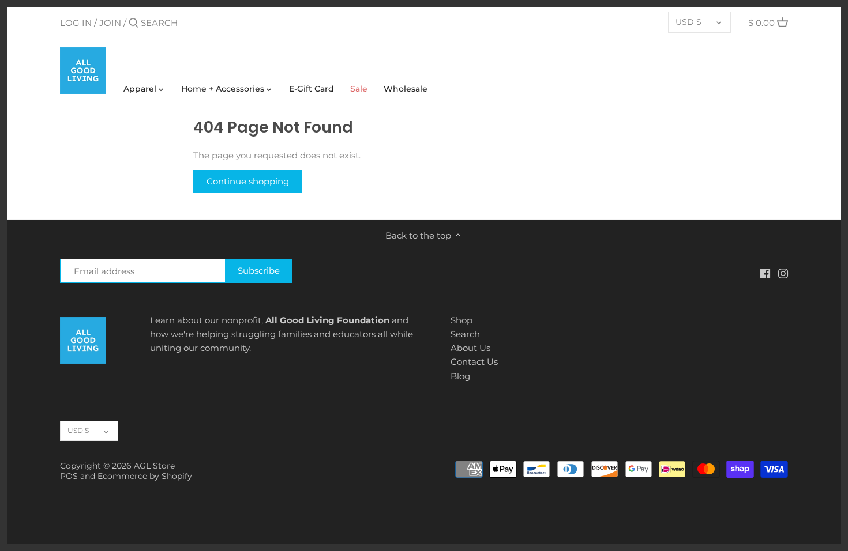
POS (69, 476)
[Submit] (133, 23)
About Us (470, 347)
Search (465, 334)
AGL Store (154, 465)
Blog (460, 376)
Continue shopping (248, 181)
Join (110, 22)
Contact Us (474, 361)
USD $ (688, 22)
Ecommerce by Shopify (144, 476)
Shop (461, 320)
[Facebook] (765, 273)
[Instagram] (783, 273)
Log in (76, 22)
